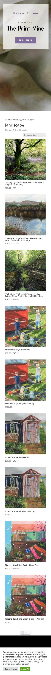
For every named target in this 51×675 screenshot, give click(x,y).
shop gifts (25, 40)
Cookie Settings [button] (11, 669)
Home (7, 120)
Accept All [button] (25, 669)
